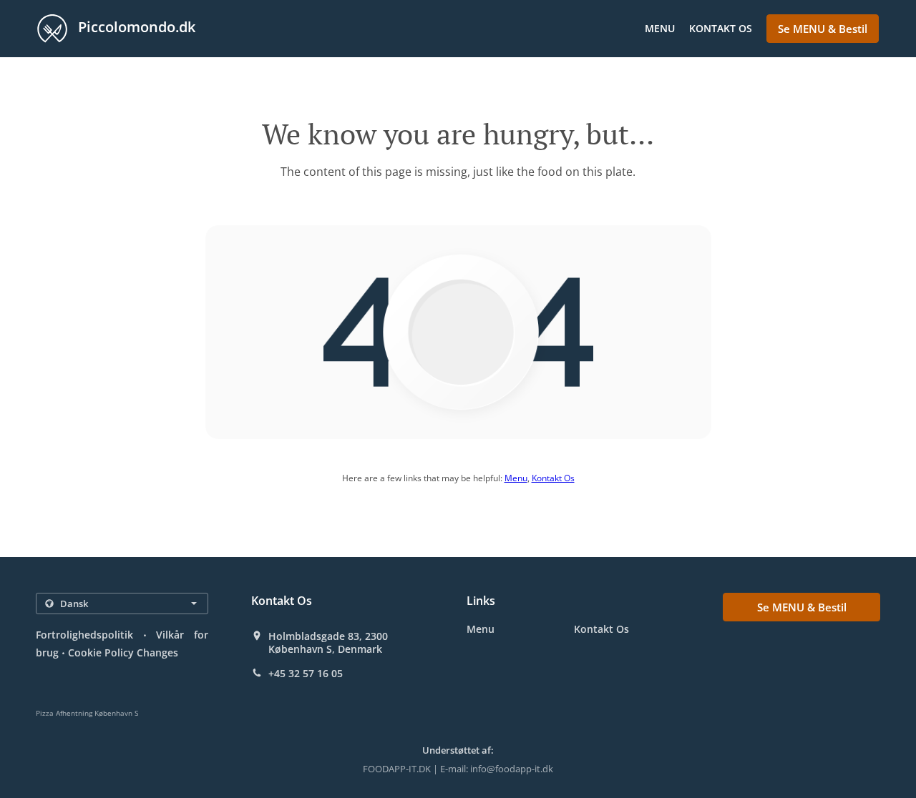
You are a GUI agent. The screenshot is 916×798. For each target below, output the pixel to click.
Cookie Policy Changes (123, 652)
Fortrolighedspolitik (84, 634)
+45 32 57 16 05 (305, 673)
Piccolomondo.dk (134, 26)
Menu (660, 28)
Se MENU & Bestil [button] (822, 28)
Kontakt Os (720, 28)
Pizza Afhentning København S (87, 713)
